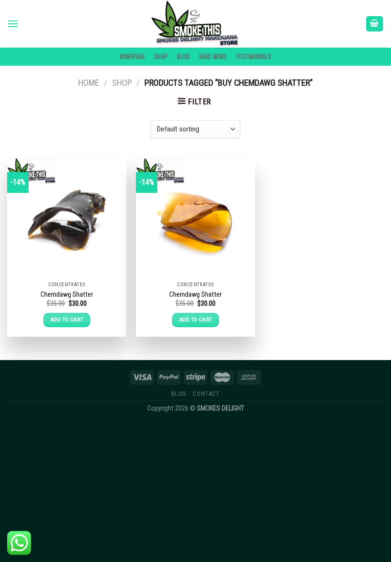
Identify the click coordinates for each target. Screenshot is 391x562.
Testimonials (253, 56)
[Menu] (13, 23)
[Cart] (374, 24)
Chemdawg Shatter (67, 295)
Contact (206, 394)
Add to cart (67, 319)
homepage (132, 56)
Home (88, 83)
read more (212, 56)
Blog (183, 56)
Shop (161, 56)
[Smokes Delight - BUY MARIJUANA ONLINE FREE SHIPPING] (195, 24)
